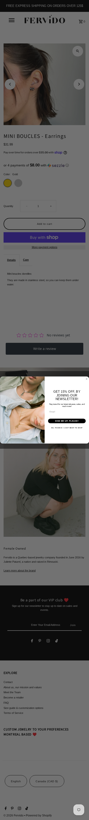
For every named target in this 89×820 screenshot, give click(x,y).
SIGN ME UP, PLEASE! (67, 421)
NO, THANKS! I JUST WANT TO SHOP (66, 428)
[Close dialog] (86, 378)
